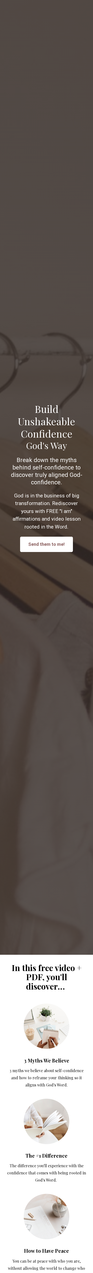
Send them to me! (46, 544)
